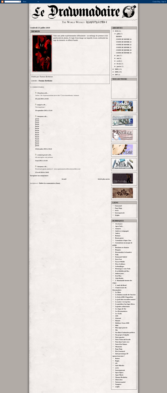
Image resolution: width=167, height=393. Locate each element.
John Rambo (119, 278)
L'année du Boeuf (120, 285)
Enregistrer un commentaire (39, 175)
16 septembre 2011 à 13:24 (43, 110)
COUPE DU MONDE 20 (123, 50)
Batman (117, 236)
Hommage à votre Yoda (122, 269)
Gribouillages (119, 266)
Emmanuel (118, 206)
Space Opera (119, 372)
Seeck (116, 210)
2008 (116, 72)
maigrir (39, 105)
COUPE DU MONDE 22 (123, 45)
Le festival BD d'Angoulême (124, 297)
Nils (116, 330)
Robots (117, 358)
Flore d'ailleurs (120, 264)
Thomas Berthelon (45, 81)
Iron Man (118, 276)
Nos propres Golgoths (122, 335)
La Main (118, 292)
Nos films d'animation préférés (125, 332)
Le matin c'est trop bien (122, 302)
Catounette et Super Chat (123, 240)
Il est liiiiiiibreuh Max (122, 271)
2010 (116, 31)
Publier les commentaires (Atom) (49, 183)
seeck (117, 368)
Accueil (64, 179)
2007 (116, 74)
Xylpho (117, 215)
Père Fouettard (120, 351)
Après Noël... (119, 226)
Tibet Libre (119, 380)
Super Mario (119, 375)
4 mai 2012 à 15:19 (41, 160)
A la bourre (118, 224)
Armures (118, 228)
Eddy (117, 254)
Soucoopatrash (119, 213)
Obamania (118, 346)
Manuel (117, 321)
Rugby (117, 361)
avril (118, 61)
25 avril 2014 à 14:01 (42, 172)
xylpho (117, 387)
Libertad (118, 318)
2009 (116, 69)
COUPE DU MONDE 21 (123, 47)
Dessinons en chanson (122, 247)
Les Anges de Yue (120, 309)
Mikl (116, 325)
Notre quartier (120, 337)
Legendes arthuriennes (122, 306)
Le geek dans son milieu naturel (125, 299)
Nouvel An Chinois (121, 344)
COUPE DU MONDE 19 (123, 53)
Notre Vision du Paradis (123, 339)
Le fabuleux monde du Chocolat (125, 295)
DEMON (35, 31)
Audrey (117, 233)
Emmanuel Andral (121, 257)
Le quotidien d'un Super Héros (125, 304)
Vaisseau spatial (120, 382)
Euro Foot (118, 259)
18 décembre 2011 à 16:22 (43, 149)
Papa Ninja (118, 208)
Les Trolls (118, 313)
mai (118, 58)
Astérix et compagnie (122, 231)
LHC (116, 316)
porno (37, 119)
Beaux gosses (119, 238)
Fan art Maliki (120, 261)
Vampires (118, 384)
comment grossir (42, 155)
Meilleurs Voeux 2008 (122, 323)
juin (118, 55)
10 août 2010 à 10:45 (42, 99)
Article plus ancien (104, 179)
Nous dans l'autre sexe (122, 342)
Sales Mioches (119, 365)
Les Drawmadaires (121, 311)
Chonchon (40, 93)
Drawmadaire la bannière (123, 252)
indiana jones (119, 273)
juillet (119, 34)
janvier (119, 66)
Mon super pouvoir (121, 328)
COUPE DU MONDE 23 (123, 42)
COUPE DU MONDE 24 (123, 39)
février (119, 64)
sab (116, 363)
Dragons (118, 250)
